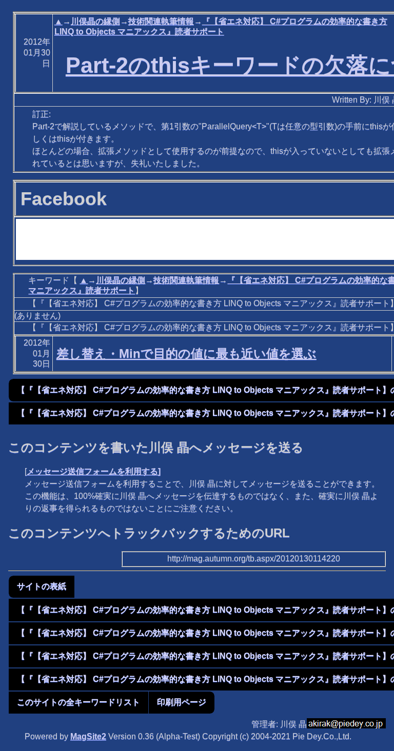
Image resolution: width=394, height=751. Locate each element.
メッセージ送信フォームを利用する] (94, 471)
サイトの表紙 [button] (41, 586)
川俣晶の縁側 (95, 21)
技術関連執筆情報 (161, 21)
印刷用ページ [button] (181, 702)
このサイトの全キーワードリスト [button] (78, 702)
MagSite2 (88, 736)
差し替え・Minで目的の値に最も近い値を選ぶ (186, 353)
